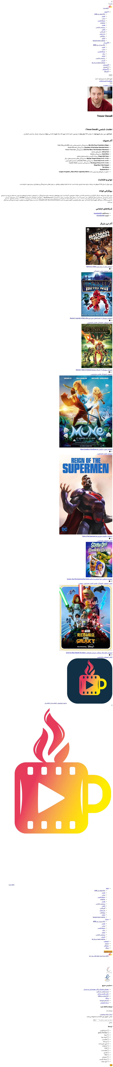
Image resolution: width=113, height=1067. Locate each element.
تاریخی (103, 60)
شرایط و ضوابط (104, 1000)
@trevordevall (98, 213)
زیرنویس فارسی (100, 27)
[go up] (111, 1065)
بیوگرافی (102, 36)
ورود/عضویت (108, 952)
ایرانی (103, 18)
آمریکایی (102, 32)
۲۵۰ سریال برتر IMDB (99, 45)
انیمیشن (105, 65)
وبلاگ (105, 72)
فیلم (105, 12)
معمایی (80, 583)
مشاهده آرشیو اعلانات (105, 81)
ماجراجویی (90, 323)
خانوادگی (96, 271)
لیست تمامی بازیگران (102, 992)
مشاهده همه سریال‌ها (98, 63)
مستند (105, 67)
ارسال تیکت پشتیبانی (106, 1014)
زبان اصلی (102, 34)
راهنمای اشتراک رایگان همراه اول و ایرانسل (96, 989)
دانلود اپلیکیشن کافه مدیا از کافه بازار (56, 703)
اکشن (103, 30)
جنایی (101, 271)
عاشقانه (102, 23)
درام (103, 54)
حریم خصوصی (104, 1003)
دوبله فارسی (101, 21)
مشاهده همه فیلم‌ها (99, 41)
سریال (105, 43)
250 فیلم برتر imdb (99, 14)
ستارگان (104, 69)
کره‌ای (103, 38)
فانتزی (95, 323)
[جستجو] (111, 83)
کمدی (103, 16)
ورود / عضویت (107, 85)
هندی (103, 25)
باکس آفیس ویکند (103, 994)
